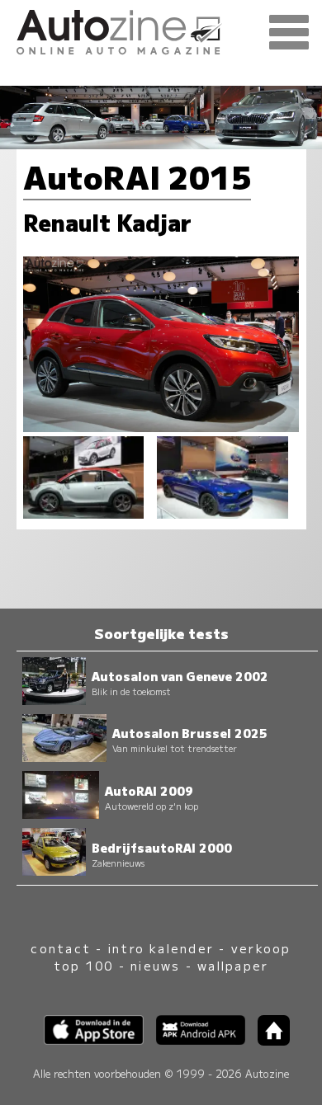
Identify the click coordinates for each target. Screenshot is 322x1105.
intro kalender (161, 948)
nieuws (155, 965)
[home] (267, 1040)
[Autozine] (161, 29)
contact (61, 948)
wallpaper (232, 965)
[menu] (289, 33)
